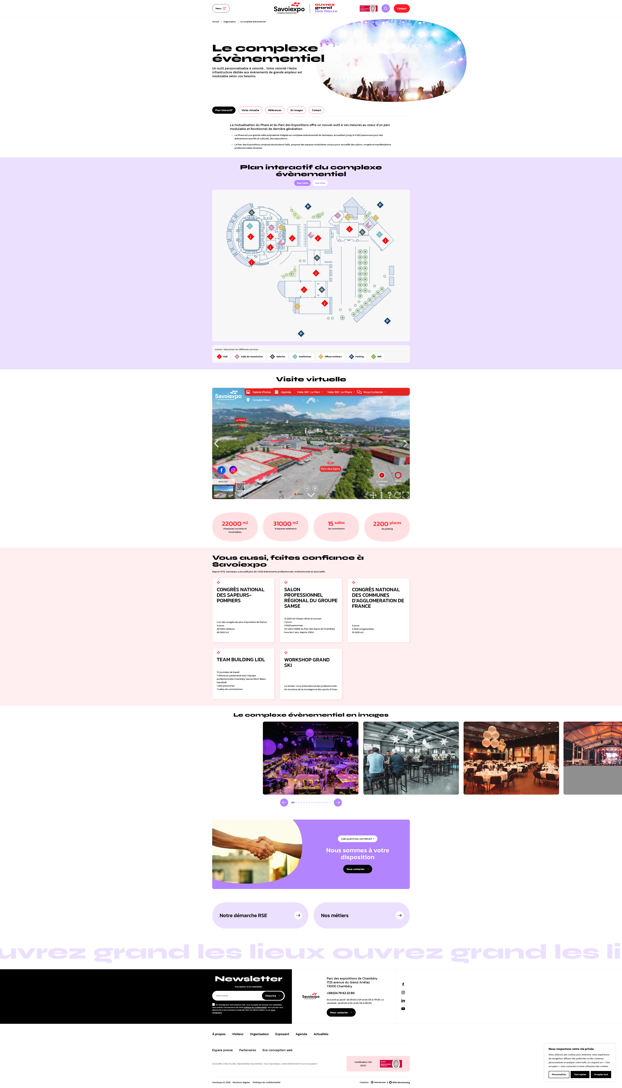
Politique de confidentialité (266, 1082)
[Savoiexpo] (310, 996)
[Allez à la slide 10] (317, 802)
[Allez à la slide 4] (301, 802)
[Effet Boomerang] (399, 1082)
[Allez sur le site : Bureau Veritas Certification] (369, 8)
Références (275, 110)
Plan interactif (223, 110)
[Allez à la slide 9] (314, 802)
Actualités (321, 1034)
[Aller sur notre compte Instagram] (403, 992)
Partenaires (247, 1050)
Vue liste (320, 183)
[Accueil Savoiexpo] (306, 8)
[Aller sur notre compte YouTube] (403, 1009)
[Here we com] (378, 1082)
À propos (218, 1034)
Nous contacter (356, 869)
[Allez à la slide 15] (330, 802)
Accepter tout (601, 1074)
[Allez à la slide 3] (299, 802)
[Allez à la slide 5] (304, 802)
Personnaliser (559, 1074)
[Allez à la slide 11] (319, 802)
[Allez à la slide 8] (312, 802)
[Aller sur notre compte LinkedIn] (403, 1000)
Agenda (301, 1034)
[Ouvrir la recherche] (385, 8)
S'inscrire (270, 996)
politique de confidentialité (255, 1007)
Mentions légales (241, 1082)
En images (297, 110)
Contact (401, 8)
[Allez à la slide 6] (306, 802)
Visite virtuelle (250, 110)
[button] (284, 802)
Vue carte (302, 183)
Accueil (215, 21)
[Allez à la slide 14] (327, 802)
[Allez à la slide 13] (325, 802)
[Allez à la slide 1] (292, 802)
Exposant (282, 1034)
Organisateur (230, 21)
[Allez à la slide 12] (322, 802)
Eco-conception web (278, 1050)
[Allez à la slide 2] (296, 802)
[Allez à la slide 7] (309, 802)
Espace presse (222, 1050)
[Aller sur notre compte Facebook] (403, 984)
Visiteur (237, 1034)
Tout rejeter (580, 1074)
